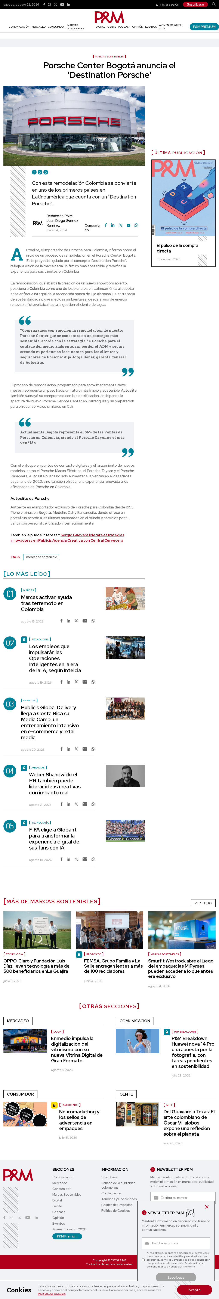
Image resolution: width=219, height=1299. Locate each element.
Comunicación (19, 27)
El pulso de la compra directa (177, 248)
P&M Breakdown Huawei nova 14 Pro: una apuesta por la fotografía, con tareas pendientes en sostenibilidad (194, 1052)
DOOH (57, 1031)
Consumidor (56, 27)
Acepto (195, 1290)
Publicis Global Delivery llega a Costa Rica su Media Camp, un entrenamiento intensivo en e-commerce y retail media (50, 722)
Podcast (124, 27)
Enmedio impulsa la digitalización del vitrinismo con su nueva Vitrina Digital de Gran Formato (77, 1049)
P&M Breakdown (185, 1031)
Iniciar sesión (169, 4)
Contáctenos (111, 1193)
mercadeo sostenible (41, 557)
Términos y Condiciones (119, 1199)
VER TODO (203, 903)
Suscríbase (195, 4)
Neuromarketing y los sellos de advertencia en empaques (79, 1120)
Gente (111, 27)
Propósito (93, 954)
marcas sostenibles (165, 954)
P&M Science (70, 1105)
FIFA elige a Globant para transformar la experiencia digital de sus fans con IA (54, 838)
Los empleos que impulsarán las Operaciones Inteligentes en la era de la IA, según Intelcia (55, 658)
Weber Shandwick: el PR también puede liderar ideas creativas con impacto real (55, 783)
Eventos (151, 27)
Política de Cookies (52, 1294)
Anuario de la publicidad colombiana (118, 1185)
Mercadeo (39, 27)
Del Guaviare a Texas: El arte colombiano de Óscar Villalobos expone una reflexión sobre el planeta (189, 1123)
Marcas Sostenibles (75, 26)
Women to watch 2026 (69, 1229)
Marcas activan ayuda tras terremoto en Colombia (46, 603)
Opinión (137, 27)
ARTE (169, 1105)
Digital (100, 27)
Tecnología (14, 954)
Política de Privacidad (117, 1205)
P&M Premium (204, 26)
